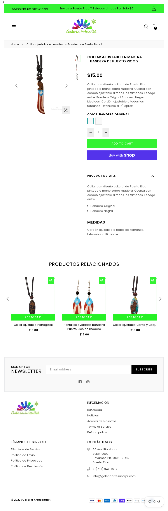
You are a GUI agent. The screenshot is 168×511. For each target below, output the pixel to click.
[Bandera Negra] (99, 121)
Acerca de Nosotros (101, 421)
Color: (108, 114)
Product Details (101, 176)
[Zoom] (66, 110)
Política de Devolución (27, 466)
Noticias (93, 415)
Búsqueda (94, 410)
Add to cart (33, 317)
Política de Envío (23, 455)
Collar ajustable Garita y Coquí (135, 325)
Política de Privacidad (26, 460)
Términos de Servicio (26, 449)
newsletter (26, 369)
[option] (41, 85)
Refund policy (97, 432)
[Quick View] (51, 280)
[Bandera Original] (90, 121)
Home (15, 44)
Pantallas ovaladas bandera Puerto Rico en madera (84, 327)
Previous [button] (16, 85)
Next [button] (66, 85)
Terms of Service (99, 427)
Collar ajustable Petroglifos (33, 325)
